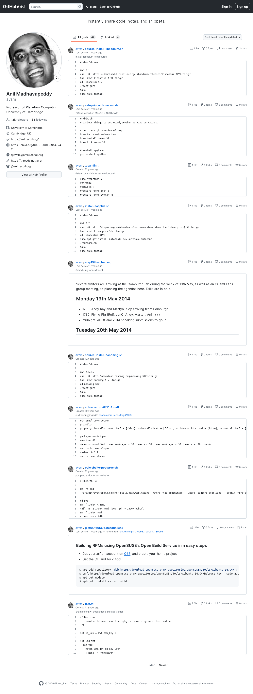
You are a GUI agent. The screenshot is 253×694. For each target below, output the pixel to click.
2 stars (243, 48)
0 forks (209, 48)
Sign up (242, 7)
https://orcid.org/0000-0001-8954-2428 (36, 147)
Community (121, 683)
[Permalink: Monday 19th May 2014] (73, 298)
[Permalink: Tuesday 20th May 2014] (73, 330)
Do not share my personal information (193, 683)
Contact (143, 683)
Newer (163, 665)
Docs (133, 683)
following (38, 119)
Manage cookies (160, 683)
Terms (73, 683)
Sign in (226, 7)
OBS (127, 554)
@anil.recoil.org (21, 166)
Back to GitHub (110, 6)
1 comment (226, 48)
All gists (91, 6)
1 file (196, 48)
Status (107, 683)
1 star (243, 527)
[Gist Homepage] (14, 6)
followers (19, 119)
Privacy (84, 683)
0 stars (243, 104)
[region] (157, 78)
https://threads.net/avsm (27, 160)
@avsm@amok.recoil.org (27, 154)
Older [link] (151, 665)
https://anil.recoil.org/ (25, 139)
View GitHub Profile (34, 174)
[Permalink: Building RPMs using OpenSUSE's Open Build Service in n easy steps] (73, 545)
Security (96, 683)
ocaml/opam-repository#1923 (115, 415)
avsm (79, 48)
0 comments (225, 165)
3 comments (225, 104)
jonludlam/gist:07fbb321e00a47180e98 (141, 531)
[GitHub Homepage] (41, 683)
